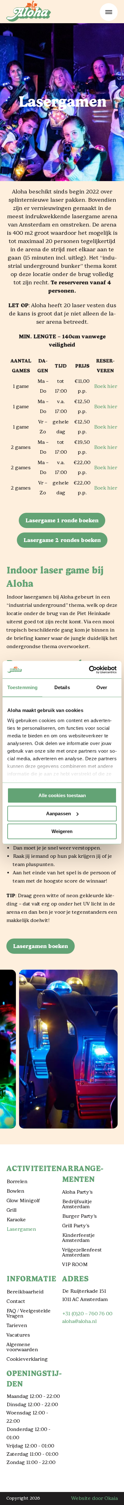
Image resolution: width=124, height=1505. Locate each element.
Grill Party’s (75, 1226)
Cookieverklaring (27, 1359)
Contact (15, 1301)
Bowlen (15, 1191)
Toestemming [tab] (22, 687)
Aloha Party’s (77, 1192)
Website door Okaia (94, 1498)
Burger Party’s (79, 1216)
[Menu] (109, 12)
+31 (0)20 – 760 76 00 (87, 1314)
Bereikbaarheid (25, 1292)
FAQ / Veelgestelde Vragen (28, 1313)
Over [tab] (101, 687)
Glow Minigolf (23, 1200)
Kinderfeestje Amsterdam (78, 1237)
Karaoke (16, 1220)
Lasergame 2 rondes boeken (62, 540)
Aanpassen (58, 813)
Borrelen (16, 1181)
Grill (11, 1210)
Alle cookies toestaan (62, 795)
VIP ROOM (74, 1264)
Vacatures (18, 1335)
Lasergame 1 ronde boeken (62, 520)
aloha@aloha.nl (79, 1321)
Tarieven (16, 1325)
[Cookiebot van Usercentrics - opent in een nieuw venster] (89, 670)
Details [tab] (62, 687)
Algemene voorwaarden (22, 1346)
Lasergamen (21, 1229)
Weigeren (62, 831)
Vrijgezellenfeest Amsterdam (82, 1252)
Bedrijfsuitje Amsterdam (77, 1204)
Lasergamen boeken (40, 946)
